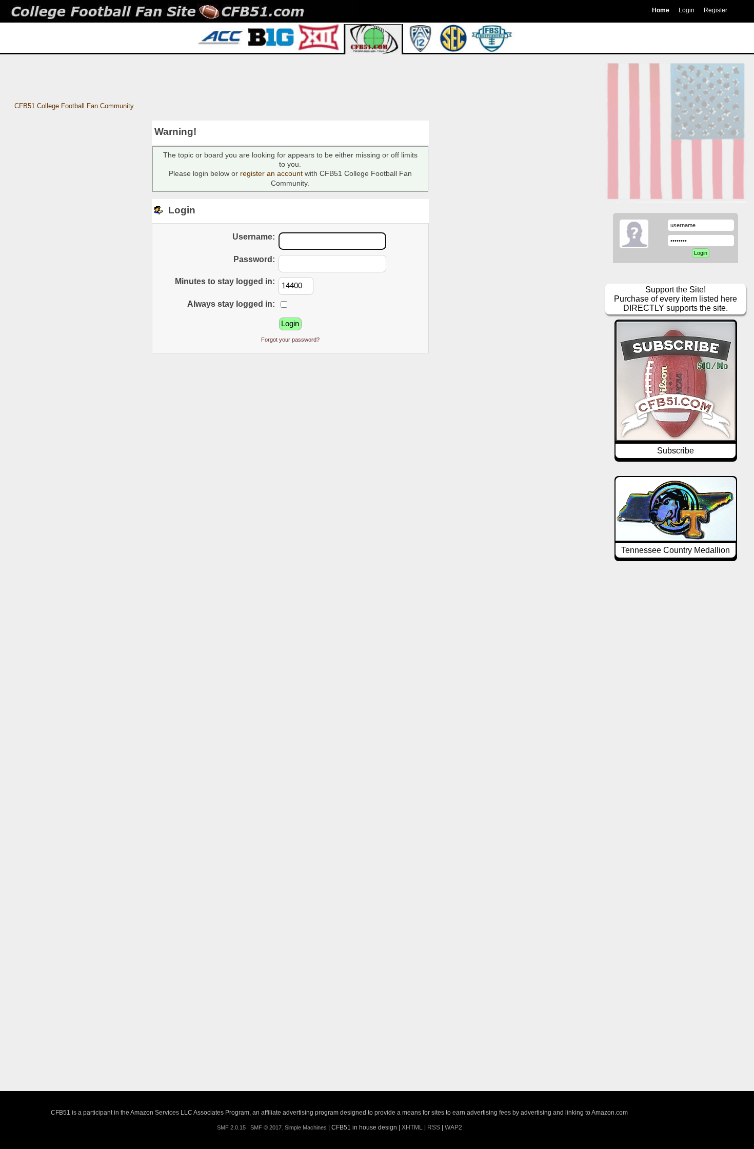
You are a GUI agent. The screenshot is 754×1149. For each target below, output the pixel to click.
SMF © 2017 (266, 1127)
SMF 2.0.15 (231, 1127)
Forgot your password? (290, 339)
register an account (271, 173)
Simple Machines (306, 1127)
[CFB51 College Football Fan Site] (377, 11)
